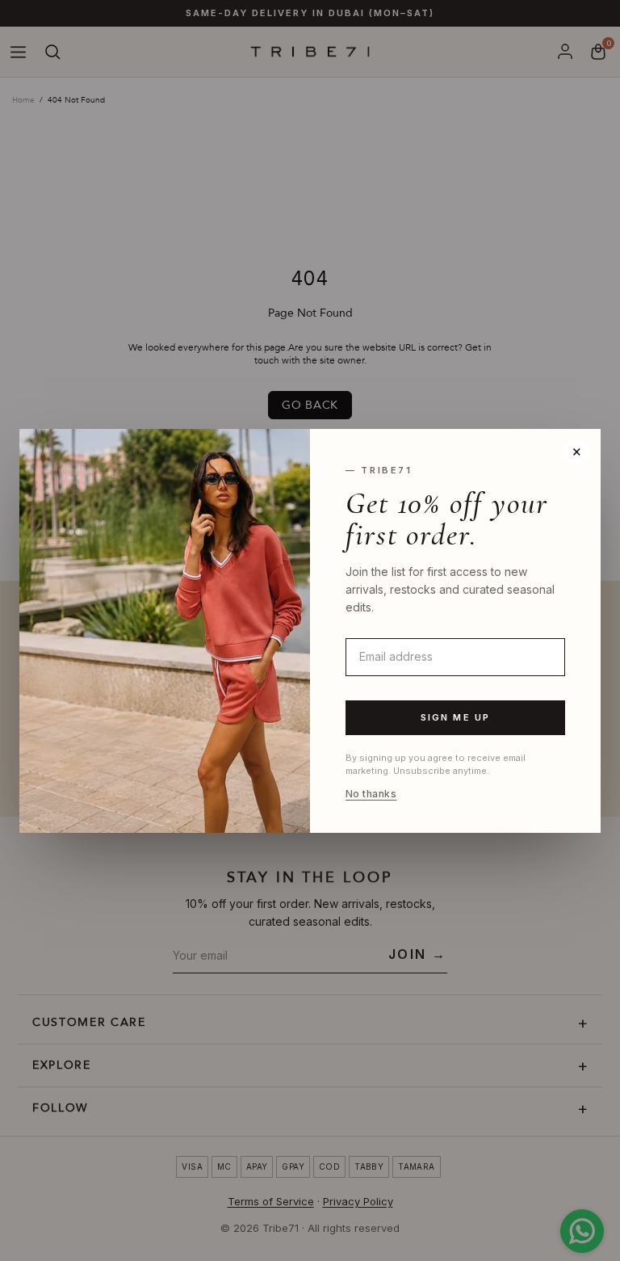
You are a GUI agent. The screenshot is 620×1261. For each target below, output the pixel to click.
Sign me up (456, 717)
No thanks (371, 794)
